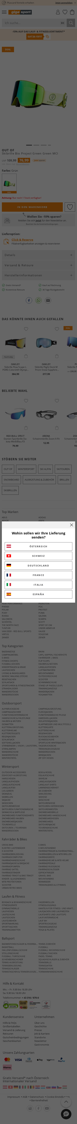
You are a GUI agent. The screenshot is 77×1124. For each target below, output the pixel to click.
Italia (38, 584)
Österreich (38, 546)
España (38, 594)
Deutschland (38, 565)
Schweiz (38, 556)
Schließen (71, 524)
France (38, 575)
